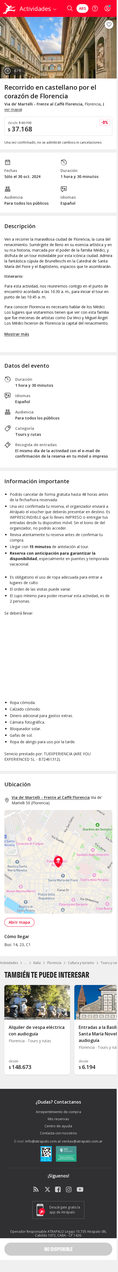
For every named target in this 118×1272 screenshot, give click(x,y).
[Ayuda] (95, 8)
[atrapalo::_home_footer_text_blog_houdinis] (36, 1189)
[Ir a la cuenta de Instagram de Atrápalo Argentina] (69, 1189)
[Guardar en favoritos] (109, 24)
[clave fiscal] (46, 1154)
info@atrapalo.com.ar (43, 1141)
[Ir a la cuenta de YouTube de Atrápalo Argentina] (80, 1189)
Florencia (54, 962)
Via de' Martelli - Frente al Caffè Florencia (51, 797)
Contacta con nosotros (58, 1133)
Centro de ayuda (58, 1126)
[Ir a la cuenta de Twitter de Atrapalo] (47, 1189)
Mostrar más (16, 334)
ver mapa (12, 109)
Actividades (9, 962)
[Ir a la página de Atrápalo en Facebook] (58, 1189)
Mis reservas (58, 1119)
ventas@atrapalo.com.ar (82, 1141)
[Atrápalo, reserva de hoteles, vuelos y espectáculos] (9, 8)
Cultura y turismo (81, 962)
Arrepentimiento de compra (58, 1112)
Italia (37, 962)
